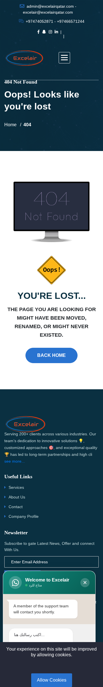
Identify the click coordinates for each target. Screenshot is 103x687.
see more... (14, 461)
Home (10, 124)
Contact (16, 506)
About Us (17, 497)
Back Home (51, 355)
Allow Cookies (51, 680)
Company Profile (24, 516)
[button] (64, 57)
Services (16, 487)
